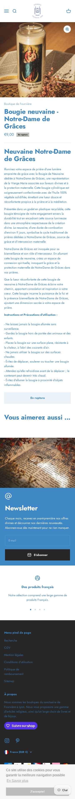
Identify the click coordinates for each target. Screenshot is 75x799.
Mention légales (13, 655)
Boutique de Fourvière (17, 104)
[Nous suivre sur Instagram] (7, 740)
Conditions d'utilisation (18, 662)
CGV (7, 648)
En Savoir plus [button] (17, 781)
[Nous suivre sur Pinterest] (17, 740)
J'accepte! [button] (37, 791)
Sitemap (9, 681)
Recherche (10, 640)
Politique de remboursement (13, 671)
